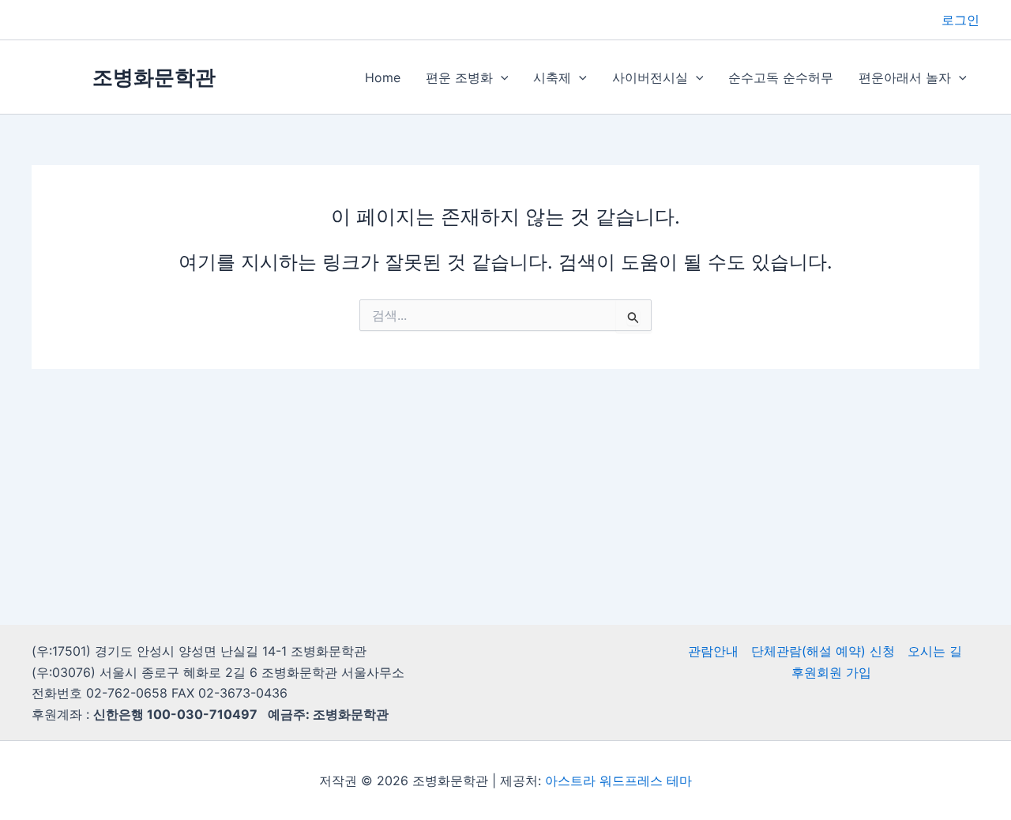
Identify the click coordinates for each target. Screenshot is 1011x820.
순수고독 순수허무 (780, 77)
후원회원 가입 (831, 672)
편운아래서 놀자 (905, 77)
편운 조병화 (459, 77)
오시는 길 (935, 651)
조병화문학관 (154, 77)
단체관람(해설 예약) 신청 (823, 651)
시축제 (552, 77)
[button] (501, 77)
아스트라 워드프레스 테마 (618, 780)
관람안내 (713, 651)
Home (382, 77)
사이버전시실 (650, 77)
